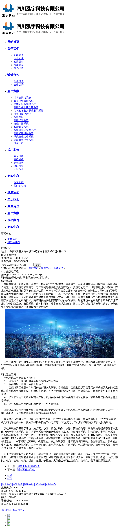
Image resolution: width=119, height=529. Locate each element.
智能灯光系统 (21, 127)
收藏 (9, 475)
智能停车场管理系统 (25, 130)
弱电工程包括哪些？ (28, 466)
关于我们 (6, 484)
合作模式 (19, 81)
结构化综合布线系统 (25, 104)
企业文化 (19, 58)
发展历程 (19, 61)
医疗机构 (19, 159)
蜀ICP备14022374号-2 (12, 510)
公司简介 (19, 55)
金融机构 (19, 162)
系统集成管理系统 (23, 136)
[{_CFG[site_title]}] (33, 18)
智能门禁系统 (21, 120)
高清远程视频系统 (23, 140)
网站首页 (33, 268)
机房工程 (19, 143)
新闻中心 (46, 268)
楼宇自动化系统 (22, 114)
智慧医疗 (19, 117)
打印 (9, 478)
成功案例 (39, 484)
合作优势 (19, 84)
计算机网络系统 (22, 97)
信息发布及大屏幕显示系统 (28, 110)
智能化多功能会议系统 (26, 107)
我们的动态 (20, 185)
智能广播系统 (21, 123)
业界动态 (19, 182)
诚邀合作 (17, 484)
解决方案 (28, 484)
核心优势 (19, 68)
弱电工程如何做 (26, 469)
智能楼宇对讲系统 (23, 133)
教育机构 (19, 156)
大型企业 (19, 169)
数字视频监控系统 (23, 101)
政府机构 (19, 166)
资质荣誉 (19, 65)
